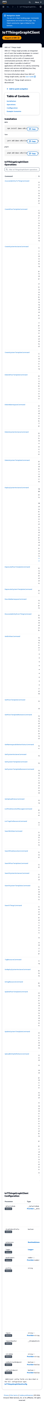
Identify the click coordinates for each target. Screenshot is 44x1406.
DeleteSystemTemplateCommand (17, 460)
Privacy (6, 1395)
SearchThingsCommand (13, 905)
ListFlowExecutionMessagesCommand (18, 809)
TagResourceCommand (13, 959)
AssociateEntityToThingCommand (17, 181)
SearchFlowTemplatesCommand (16, 863)
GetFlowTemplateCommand (15, 700)
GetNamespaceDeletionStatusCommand (19, 744)
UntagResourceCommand (14, 982)
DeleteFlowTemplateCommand (16, 375)
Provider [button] (30, 1209)
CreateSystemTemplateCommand (17, 352)
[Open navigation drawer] (3, 7)
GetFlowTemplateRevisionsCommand (18, 715)
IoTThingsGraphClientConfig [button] (16, 1384)
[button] (30, 2)
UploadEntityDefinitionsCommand (17, 1054)
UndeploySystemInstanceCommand (17, 969)
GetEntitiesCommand (12, 636)
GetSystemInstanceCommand (15, 754)
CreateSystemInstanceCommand (16, 246)
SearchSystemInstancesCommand (17, 873)
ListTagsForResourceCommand (16, 821)
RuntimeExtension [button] (35, 1242)
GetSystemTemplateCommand (16, 762)
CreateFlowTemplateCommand (16, 209)
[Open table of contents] (40, 7)
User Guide (29, 77)
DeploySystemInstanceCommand (17, 487)
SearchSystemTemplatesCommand (17, 885)
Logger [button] (30, 1249)
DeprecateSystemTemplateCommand (18, 589)
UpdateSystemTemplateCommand (17, 1031)
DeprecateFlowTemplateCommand (17, 567)
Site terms (14, 1395)
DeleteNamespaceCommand (15, 404)
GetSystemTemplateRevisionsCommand (19, 769)
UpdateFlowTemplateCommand (16, 992)
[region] (22, 681)
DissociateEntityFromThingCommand (18, 614)
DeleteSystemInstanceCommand (17, 432)
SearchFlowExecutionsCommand (16, 851)
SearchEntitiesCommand (13, 831)
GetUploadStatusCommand (14, 799)
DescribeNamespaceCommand (15, 599)
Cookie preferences (26, 1395)
